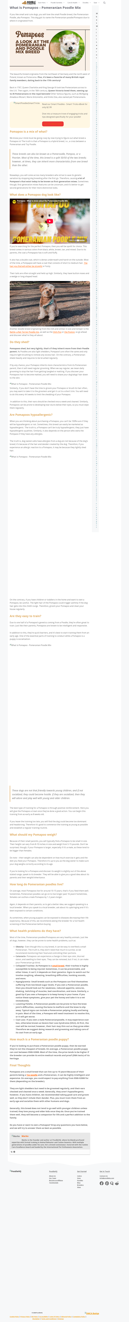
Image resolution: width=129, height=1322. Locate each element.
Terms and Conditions (48, 1319)
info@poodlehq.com (107, 1178)
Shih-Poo (57, 332)
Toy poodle (31, 1075)
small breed (58, 965)
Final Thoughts (96, 515)
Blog (78, 1183)
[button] (104, 2)
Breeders (80, 1185)
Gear (95, 3)
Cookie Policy (14, 1317)
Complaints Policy (79, 1317)
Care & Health (72, 3)
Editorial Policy (66, 1317)
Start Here (41, 3)
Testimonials (53, 1183)
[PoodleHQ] (29, 2)
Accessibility (43, 1317)
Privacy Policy (25, 1317)
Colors (79, 1176)
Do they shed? (96, 168)
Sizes (79, 1178)
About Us (52, 1176)
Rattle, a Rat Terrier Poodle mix (24, 332)
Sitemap (61, 1319)
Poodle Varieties (56, 3)
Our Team (52, 1178)
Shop (79, 1187)
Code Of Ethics (54, 1317)
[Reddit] (14, 1152)
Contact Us (104, 1176)
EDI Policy (34, 1317)
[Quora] (11, 1152)
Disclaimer (36, 1319)
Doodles (85, 3)
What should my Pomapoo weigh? (96, 294)
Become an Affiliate (56, 1180)
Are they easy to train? (96, 250)
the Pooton (69, 332)
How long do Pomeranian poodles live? (96, 350)
